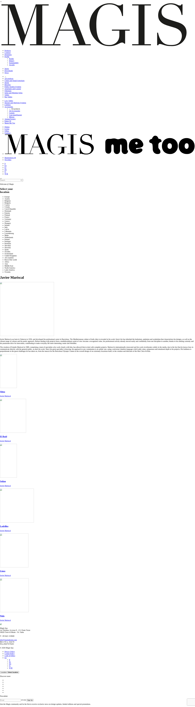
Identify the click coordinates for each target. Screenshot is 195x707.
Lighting (8, 105)
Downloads (9, 71)
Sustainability (14, 63)
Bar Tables (8, 97)
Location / (9, 672)
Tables (7, 95)
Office (7, 131)
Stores (7, 69)
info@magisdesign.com (8, 640)
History (11, 61)
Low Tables (9, 101)
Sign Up (29, 700)
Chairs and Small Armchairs (14, 81)
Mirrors (11, 117)
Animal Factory (10, 119)
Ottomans (8, 91)
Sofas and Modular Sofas (13, 93)
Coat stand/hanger (15, 115)
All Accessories (14, 111)
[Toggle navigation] (1, 1)
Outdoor (7, 133)
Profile (7, 57)
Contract (8, 53)
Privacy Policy (10, 652)
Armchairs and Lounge (13, 89)
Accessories (9, 107)
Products (8, 51)
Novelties (8, 160)
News (7, 73)
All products (9, 79)
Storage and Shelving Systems (15, 103)
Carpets (11, 113)
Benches (8, 85)
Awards (12, 65)
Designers (8, 55)
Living (7, 129)
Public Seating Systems (13, 87)
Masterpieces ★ (10, 158)
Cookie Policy (10, 654)
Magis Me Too (10, 123)
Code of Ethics (10, 656)
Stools (7, 83)
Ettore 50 (8, 121)
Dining (7, 127)
